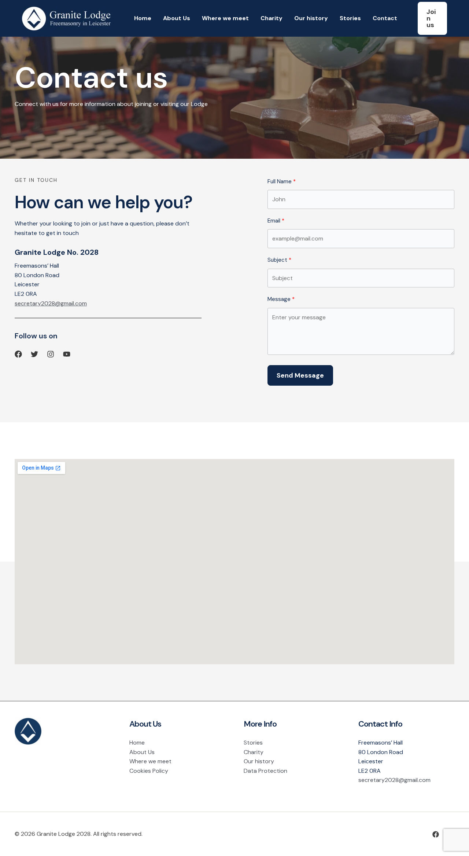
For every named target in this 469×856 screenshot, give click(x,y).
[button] (432, 18)
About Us (176, 18)
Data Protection (265, 771)
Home (142, 18)
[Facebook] (435, 834)
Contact (385, 18)
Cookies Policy (148, 771)
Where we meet (225, 18)
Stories (350, 18)
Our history (311, 18)
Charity (271, 18)
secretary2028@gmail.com (51, 303)
